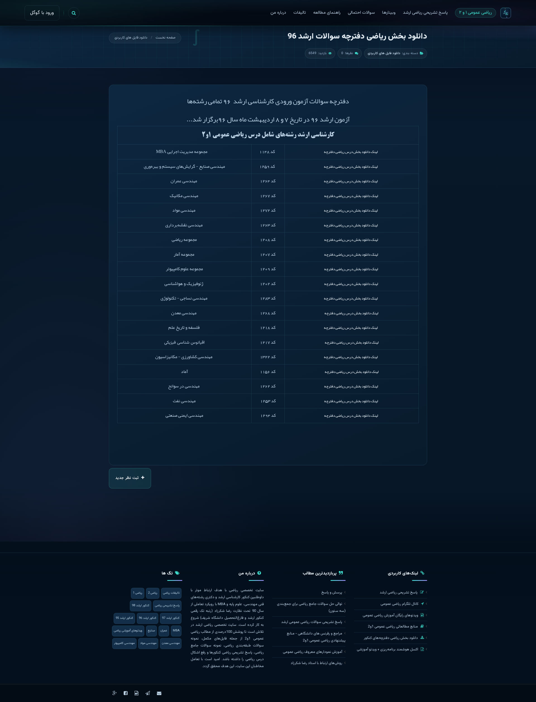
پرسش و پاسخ (331, 592)
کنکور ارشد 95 (124, 618)
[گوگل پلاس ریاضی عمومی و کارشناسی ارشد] (114, 693)
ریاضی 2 (152, 593)
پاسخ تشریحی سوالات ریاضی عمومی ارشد (311, 622)
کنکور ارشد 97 (171, 618)
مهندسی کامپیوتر (124, 643)
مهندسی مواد (148, 643)
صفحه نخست (165, 37)
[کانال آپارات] (136, 693)
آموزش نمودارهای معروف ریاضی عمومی (312, 652)
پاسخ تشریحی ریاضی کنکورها (231, 652)
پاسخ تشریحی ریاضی (167, 605)
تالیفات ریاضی (171, 593)
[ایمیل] (159, 693)
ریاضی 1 (137, 593)
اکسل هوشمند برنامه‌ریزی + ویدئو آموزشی (388, 649)
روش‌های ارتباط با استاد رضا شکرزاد (316, 663)
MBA (176, 630)
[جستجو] (74, 13)
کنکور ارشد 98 (140, 605)
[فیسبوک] (125, 693)
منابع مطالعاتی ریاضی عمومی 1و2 (393, 626)
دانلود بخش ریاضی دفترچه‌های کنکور (391, 638)
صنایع (151, 630)
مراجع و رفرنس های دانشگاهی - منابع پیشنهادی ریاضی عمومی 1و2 (316, 637)
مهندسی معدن (171, 643)
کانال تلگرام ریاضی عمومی (400, 604)
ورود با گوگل (42, 12)
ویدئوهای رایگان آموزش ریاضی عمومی (391, 615)
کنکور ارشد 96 (147, 618)
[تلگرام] (147, 693)
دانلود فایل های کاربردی (130, 37)
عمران (164, 630)
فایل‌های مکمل (214, 638)
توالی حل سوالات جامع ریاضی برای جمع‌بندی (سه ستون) (311, 607)
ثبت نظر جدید (127, 478)
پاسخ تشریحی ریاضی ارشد (399, 592)
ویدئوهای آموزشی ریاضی (128, 630)
